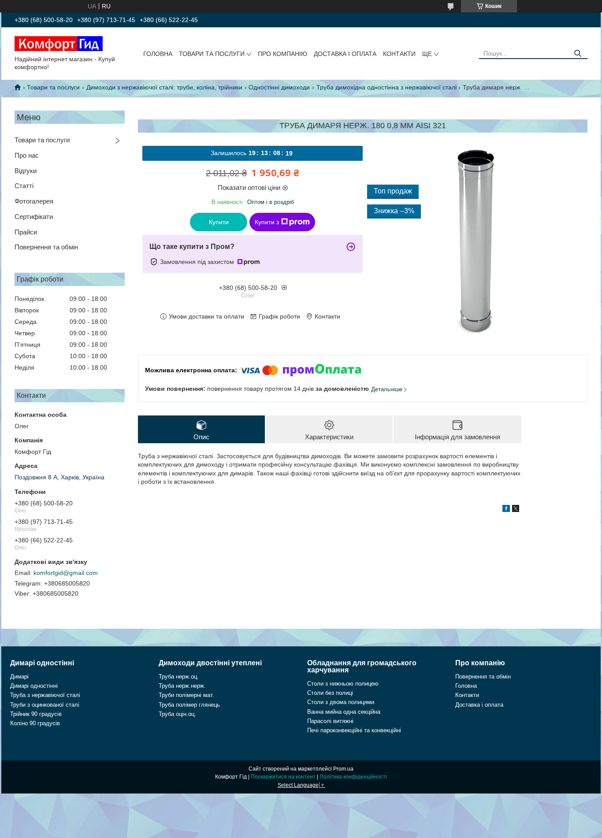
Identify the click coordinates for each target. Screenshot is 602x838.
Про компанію (282, 53)
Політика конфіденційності (353, 777)
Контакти (399, 53)
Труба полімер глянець (189, 704)
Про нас (27, 155)
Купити (219, 222)
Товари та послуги (212, 53)
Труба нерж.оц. (179, 676)
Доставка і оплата (345, 53)
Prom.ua (343, 769)
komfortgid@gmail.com (65, 572)
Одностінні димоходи (279, 87)
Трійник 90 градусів (36, 714)
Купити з (267, 222)
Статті (24, 185)
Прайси (26, 232)
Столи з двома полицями (340, 702)
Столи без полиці (330, 693)
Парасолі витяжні (330, 721)
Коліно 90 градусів (35, 723)
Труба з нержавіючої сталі (45, 695)
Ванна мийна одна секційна (343, 711)
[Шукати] (577, 53)
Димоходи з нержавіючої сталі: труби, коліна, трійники (164, 87)
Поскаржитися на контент (283, 777)
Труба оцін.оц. (177, 714)
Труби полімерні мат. (186, 695)
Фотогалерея (34, 201)
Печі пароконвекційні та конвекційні (354, 730)
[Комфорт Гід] (59, 43)
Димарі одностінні (34, 685)
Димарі (19, 676)
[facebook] (506, 509)
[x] (515, 509)
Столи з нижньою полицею (343, 683)
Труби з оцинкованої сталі (44, 704)
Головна (157, 53)
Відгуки (26, 170)
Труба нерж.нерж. (182, 685)
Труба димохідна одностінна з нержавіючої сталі (386, 87)
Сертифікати (34, 216)
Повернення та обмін (46, 247)
